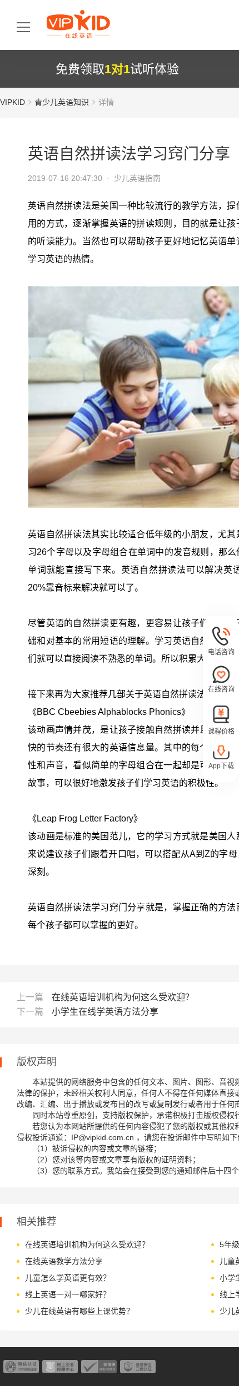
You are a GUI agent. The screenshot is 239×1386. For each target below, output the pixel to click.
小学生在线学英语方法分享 (105, 1011)
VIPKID (12, 102)
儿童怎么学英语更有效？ (68, 1277)
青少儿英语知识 (61, 102)
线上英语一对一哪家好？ (68, 1294)
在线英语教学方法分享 (64, 1261)
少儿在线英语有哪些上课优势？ (79, 1311)
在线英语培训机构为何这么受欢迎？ (123, 997)
